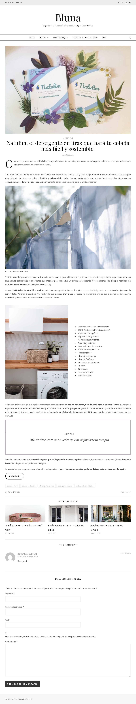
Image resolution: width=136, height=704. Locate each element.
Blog (43, 37)
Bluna (68, 17)
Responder (125, 553)
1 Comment (126, 492)
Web (7, 620)
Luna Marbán (14, 492)
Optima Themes (26, 699)
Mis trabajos (60, 37)
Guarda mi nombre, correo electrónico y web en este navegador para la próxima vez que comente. (50, 636)
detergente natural (65, 486)
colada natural (12, 486)
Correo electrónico (14, 606)
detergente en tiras (47, 486)
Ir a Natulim (14, 475)
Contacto (9, 3)
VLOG (104, 37)
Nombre (9, 593)
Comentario (11, 641)
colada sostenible (28, 486)
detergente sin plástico (85, 486)
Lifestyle (68, 138)
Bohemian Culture (27, 553)
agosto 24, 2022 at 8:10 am (28, 557)
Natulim (72, 161)
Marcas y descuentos (85, 37)
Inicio (32, 37)
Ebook (19, 3)
